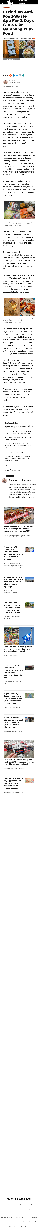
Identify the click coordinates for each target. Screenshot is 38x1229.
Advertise (7, 911)
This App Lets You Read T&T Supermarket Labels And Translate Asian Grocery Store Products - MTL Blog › (17, 458)
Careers (22, 911)
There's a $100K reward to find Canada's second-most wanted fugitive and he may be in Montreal (13, 553)
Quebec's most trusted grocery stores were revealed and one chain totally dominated (18, 649)
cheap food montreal (12, 470)
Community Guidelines (8, 919)
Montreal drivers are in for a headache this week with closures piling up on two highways (13, 582)
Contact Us (30, 911)
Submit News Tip (25, 915)
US (15, 927)
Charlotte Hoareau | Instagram (11, 59)
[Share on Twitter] (17, 75)
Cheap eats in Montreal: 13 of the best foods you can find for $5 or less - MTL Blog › (18, 452)
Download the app (13, 915)
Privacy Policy (19, 923)
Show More (9, 476)
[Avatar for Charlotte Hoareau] (4, 480)
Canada (9, 927)
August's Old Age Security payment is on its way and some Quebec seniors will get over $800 (13, 698)
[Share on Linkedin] (14, 75)
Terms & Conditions (31, 923)
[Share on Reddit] (11, 75)
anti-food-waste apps (19, 106)
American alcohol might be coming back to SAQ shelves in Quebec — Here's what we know (13, 722)
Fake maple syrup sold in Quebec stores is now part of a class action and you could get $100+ (18, 528)
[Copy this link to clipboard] (23, 75)
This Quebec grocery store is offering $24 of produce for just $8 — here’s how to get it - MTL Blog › (19, 445)
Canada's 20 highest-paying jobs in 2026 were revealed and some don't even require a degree (13, 783)
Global (26, 927)
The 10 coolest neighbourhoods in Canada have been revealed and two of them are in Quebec (12, 607)
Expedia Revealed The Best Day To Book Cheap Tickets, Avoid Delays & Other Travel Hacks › (19, 432)
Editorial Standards (22, 919)
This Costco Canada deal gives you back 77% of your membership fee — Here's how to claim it (19, 762)
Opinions (6, 7)
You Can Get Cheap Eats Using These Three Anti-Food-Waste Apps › (18, 438)
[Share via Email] (20, 75)
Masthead (33, 919)
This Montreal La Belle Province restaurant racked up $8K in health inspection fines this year (13, 671)
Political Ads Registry (7, 923)
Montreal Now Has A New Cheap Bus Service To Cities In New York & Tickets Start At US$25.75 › (19, 427)
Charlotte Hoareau (15, 81)
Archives (15, 911)
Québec (20, 927)
